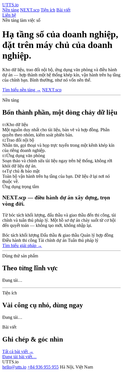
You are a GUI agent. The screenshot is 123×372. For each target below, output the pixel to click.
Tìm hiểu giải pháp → (22, 245)
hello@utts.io (14, 367)
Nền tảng (10, 9)
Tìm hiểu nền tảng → (21, 89)
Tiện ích (48, 9)
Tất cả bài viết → (17, 351)
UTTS (10, 4)
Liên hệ (9, 15)
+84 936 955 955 (43, 367)
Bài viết (63, 9)
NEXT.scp (29, 9)
